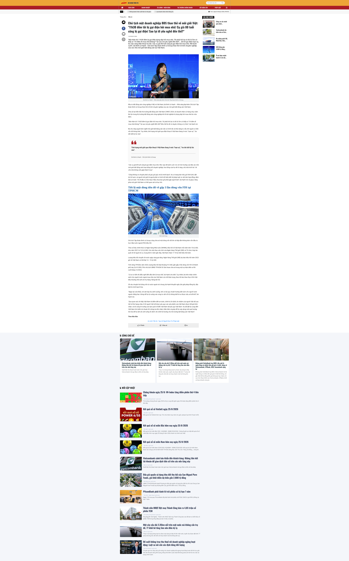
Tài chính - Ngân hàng (149, 495)
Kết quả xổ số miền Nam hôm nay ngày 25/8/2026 (165, 441)
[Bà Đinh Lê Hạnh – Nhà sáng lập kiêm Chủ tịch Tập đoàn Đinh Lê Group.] (163, 76)
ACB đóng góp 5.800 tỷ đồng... (221, 48)
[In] (123, 39)
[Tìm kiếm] (222, 2)
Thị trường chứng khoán (184, 8)
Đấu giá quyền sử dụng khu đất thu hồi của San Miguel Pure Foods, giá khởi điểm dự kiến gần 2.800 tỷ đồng (170, 476)
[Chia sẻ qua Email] (123, 34)
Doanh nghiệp (146, 8)
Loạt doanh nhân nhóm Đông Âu (156, 11)
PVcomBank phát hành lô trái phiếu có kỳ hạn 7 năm (166, 491)
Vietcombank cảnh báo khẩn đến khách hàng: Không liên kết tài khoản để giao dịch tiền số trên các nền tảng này (137, 365)
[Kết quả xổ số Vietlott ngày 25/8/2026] (131, 414)
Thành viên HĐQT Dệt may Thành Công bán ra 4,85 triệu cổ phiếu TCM (169, 509)
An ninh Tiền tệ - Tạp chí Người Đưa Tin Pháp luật (163, 321)
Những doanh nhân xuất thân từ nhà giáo (132, 11)
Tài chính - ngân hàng (163, 8)
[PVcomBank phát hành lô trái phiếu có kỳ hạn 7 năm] (131, 497)
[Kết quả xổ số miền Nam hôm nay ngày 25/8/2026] (131, 447)
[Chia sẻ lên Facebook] (123, 28)
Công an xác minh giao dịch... (221, 22)
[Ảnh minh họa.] (163, 214)
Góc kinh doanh (147, 548)
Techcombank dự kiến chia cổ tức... (221, 31)
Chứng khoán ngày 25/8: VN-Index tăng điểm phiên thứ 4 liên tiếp (171, 394)
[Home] (123, 22)
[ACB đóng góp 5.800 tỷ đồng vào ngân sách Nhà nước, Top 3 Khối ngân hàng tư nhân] (209, 49)
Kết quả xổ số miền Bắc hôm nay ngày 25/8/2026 (165, 425)
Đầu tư (122, 358)
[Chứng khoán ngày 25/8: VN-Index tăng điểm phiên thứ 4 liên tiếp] (131, 397)
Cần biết (146, 412)
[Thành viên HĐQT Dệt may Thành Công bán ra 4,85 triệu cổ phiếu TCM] (131, 513)
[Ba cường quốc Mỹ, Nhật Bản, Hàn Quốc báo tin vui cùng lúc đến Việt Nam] (209, 41)
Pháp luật (218, 8)
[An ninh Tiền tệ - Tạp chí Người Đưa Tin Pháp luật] (129, 3)
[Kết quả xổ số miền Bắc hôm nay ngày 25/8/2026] (131, 431)
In (187, 325)
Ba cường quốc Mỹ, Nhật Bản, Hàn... (222, 39)
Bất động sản (204, 8)
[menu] (226, 7)
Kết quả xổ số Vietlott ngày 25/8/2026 (160, 409)
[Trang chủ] (122, 7)
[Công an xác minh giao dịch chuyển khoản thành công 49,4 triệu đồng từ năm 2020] (209, 24)
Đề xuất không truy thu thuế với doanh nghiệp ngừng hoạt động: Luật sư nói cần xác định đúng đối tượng (169, 543)
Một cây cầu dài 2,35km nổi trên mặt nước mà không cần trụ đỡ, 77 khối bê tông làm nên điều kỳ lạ (174, 365)
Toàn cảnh (131, 8)
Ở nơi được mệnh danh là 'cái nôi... (221, 56)
